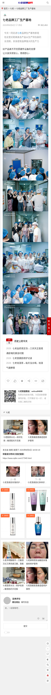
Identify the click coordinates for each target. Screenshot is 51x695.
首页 (6, 8)
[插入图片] (43, 618)
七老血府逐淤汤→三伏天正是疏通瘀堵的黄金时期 (24, 350)
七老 (12, 8)
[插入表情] (38, 618)
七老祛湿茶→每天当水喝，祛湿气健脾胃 (24, 365)
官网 (11, 450)
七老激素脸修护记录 (19, 358)
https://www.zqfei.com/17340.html (17, 458)
